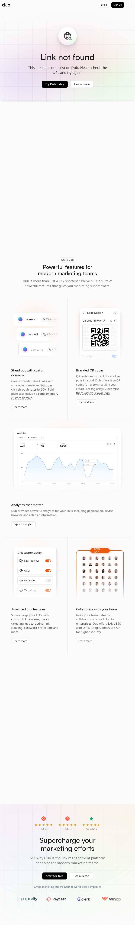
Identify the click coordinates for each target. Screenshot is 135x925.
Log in (104, 4)
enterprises (83, 623)
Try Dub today (54, 84)
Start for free (54, 876)
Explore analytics (23, 524)
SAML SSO (114, 623)
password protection (38, 628)
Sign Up (118, 4)
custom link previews (25, 619)
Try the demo (86, 402)
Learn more (82, 84)
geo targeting (34, 623)
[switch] (114, 356)
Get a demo (81, 876)
